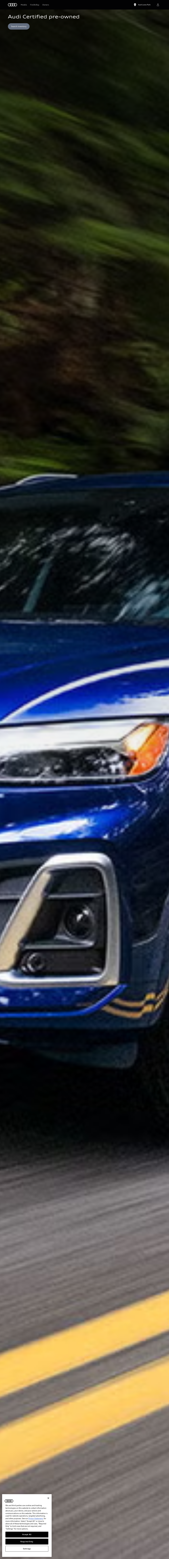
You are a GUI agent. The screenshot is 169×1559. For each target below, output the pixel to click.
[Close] (48, 1498)
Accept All (26, 1534)
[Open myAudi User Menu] (158, 5)
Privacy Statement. (35, 1518)
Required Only (26, 1542)
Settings (27, 1549)
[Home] (12, 4)
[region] (27, 1525)
